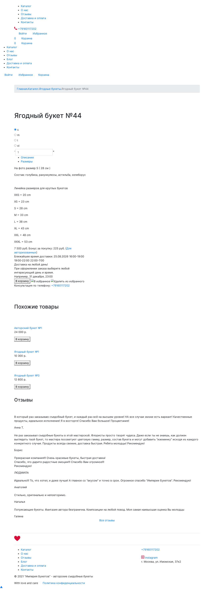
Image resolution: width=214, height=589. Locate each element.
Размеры (27, 161)
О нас (24, 10)
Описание (27, 157)
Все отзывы (107, 520)
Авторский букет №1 (28, 328)
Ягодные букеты (50, 88)
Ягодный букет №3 (26, 375)
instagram (151, 557)
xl (18, 145)
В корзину (22, 281)
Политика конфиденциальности (64, 583)
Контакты (27, 22)
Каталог (26, 6)
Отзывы (26, 14)
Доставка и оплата (33, 18)
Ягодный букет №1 (26, 351)
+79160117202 (26, 28)
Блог (10, 59)
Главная (22, 88)
